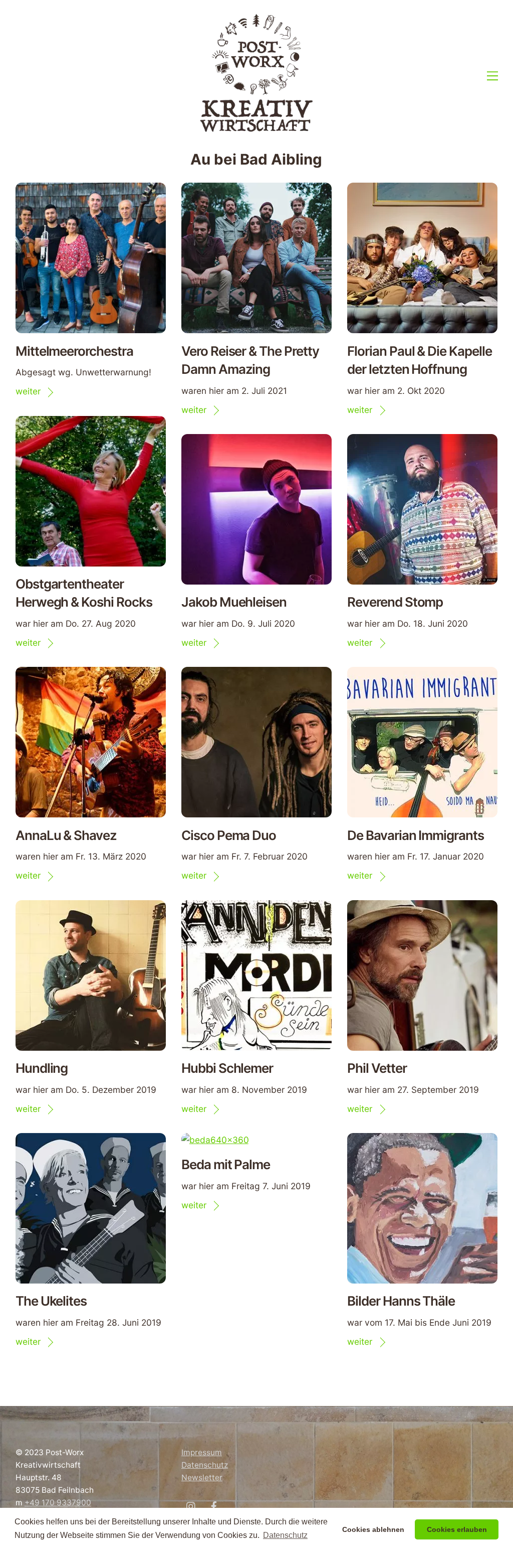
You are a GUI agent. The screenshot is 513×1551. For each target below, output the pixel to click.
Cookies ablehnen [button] (373, 1529)
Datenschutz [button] (285, 1535)
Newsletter (201, 1477)
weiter (28, 391)
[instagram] (191, 1505)
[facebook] (214, 1505)
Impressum (201, 1452)
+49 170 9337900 (58, 1502)
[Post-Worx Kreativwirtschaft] (256, 130)
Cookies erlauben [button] (457, 1529)
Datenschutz (204, 1465)
